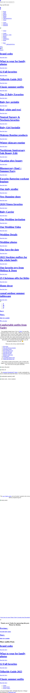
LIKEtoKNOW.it (7, 18)
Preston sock (6, 356)
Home (4, 11)
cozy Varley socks (7, 496)
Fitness (4, 14)
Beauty (5, 15)
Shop (4, 43)
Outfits (4, 33)
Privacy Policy (6, 688)
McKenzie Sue (12, 692)
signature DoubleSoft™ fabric (10, 372)
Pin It (2, 311)
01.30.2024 (4, 321)
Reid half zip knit (7, 353)
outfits (4, 13)
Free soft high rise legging (9, 348)
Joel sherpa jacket (7, 349)
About (4, 20)
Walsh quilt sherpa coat (8, 359)
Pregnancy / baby (7, 34)
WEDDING (6, 39)
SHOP (4, 17)
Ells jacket (5, 346)
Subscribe (5, 24)
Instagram (5, 25)
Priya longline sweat (8, 350)
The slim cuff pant (7, 352)
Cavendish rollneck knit (9, 357)
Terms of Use (6, 687)
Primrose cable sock (8, 355)
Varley (20, 331)
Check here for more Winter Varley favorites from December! (15, 617)
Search (1, 50)
